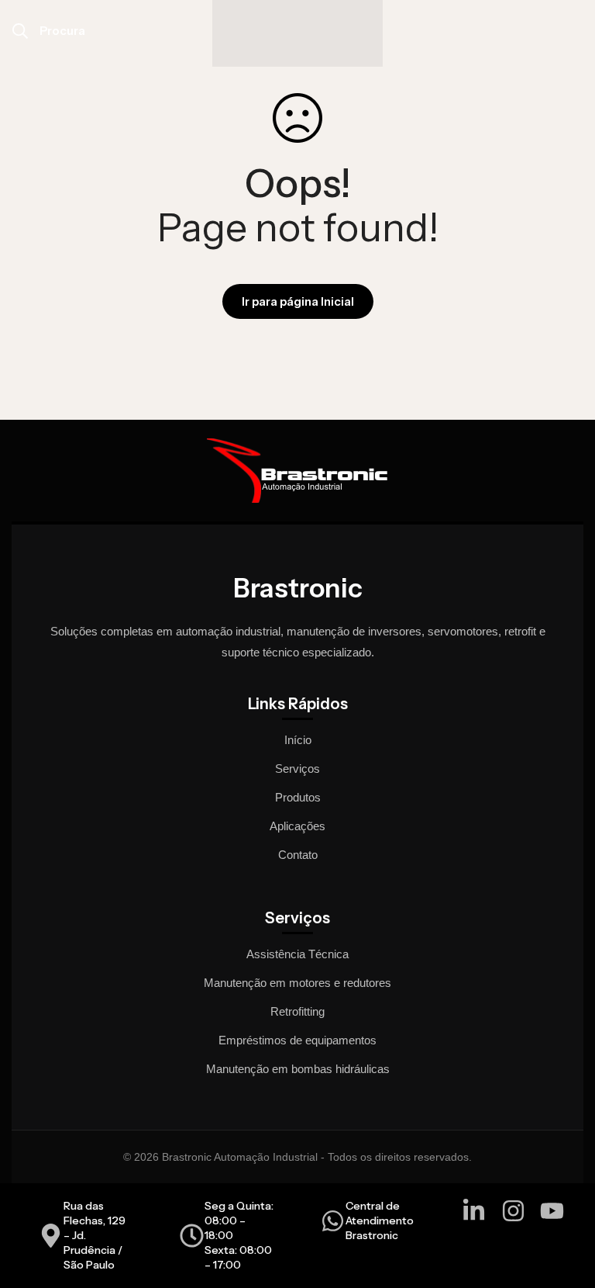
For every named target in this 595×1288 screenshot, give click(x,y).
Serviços (297, 768)
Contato (298, 854)
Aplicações (297, 826)
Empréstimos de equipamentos (297, 1040)
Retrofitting (297, 1011)
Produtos (298, 797)
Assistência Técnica (297, 954)
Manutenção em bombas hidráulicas (298, 1068)
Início (297, 739)
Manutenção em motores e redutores (297, 982)
